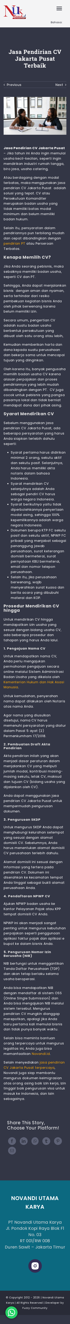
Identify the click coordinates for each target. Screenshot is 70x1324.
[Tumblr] (46, 1141)
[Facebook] (12, 1141)
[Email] (12, 1150)
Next (59, 85)
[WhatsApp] (35, 1141)
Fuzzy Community (35, 1308)
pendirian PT (14, 243)
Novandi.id (41, 1053)
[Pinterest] (58, 1141)
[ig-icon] (35, 1260)
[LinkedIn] (24, 1141)
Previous (14, 85)
